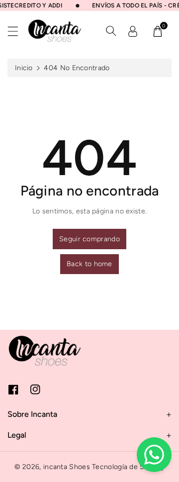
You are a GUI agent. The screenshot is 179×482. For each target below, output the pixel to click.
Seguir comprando (89, 239)
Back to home (89, 264)
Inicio (24, 68)
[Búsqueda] (111, 31)
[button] (17, 31)
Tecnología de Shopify (128, 467)
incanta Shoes (66, 467)
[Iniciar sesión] (133, 31)
